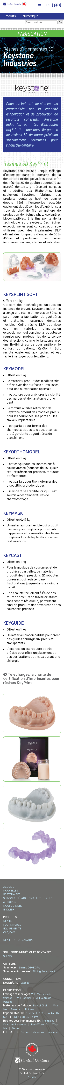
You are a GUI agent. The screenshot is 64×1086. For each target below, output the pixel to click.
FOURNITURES (12, 925)
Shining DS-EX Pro (29, 967)
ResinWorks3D (39, 1024)
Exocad (25, 983)
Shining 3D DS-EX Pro (25, 1017)
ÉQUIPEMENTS (12, 928)
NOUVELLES (10, 890)
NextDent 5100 (34, 1013)
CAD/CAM (9, 932)
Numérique (30, 16)
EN (48, 5)
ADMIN (32, 1077)
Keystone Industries (14, 1024)
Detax (15, 1028)
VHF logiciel (24, 998)
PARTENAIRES (11, 894)
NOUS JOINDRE (12, 906)
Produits (9, 16)
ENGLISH (8, 909)
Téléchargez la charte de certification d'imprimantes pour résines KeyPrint (31, 679)
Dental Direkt (40, 1005)
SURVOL (8, 956)
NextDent (48, 1021)
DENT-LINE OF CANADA (18, 940)
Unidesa (29, 1009)
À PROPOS (9, 902)
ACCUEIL (8, 887)
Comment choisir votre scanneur (39, 1032)
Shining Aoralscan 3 (44, 971)
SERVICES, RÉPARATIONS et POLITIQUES (27, 898)
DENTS (7, 921)
